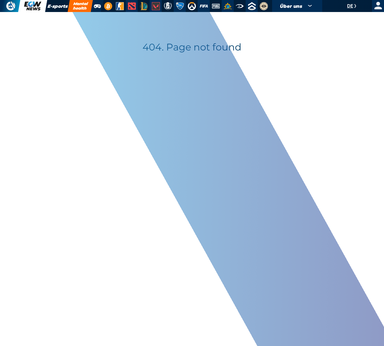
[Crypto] (107, 6)
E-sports (57, 6)
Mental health (80, 6)
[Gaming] (97, 6)
